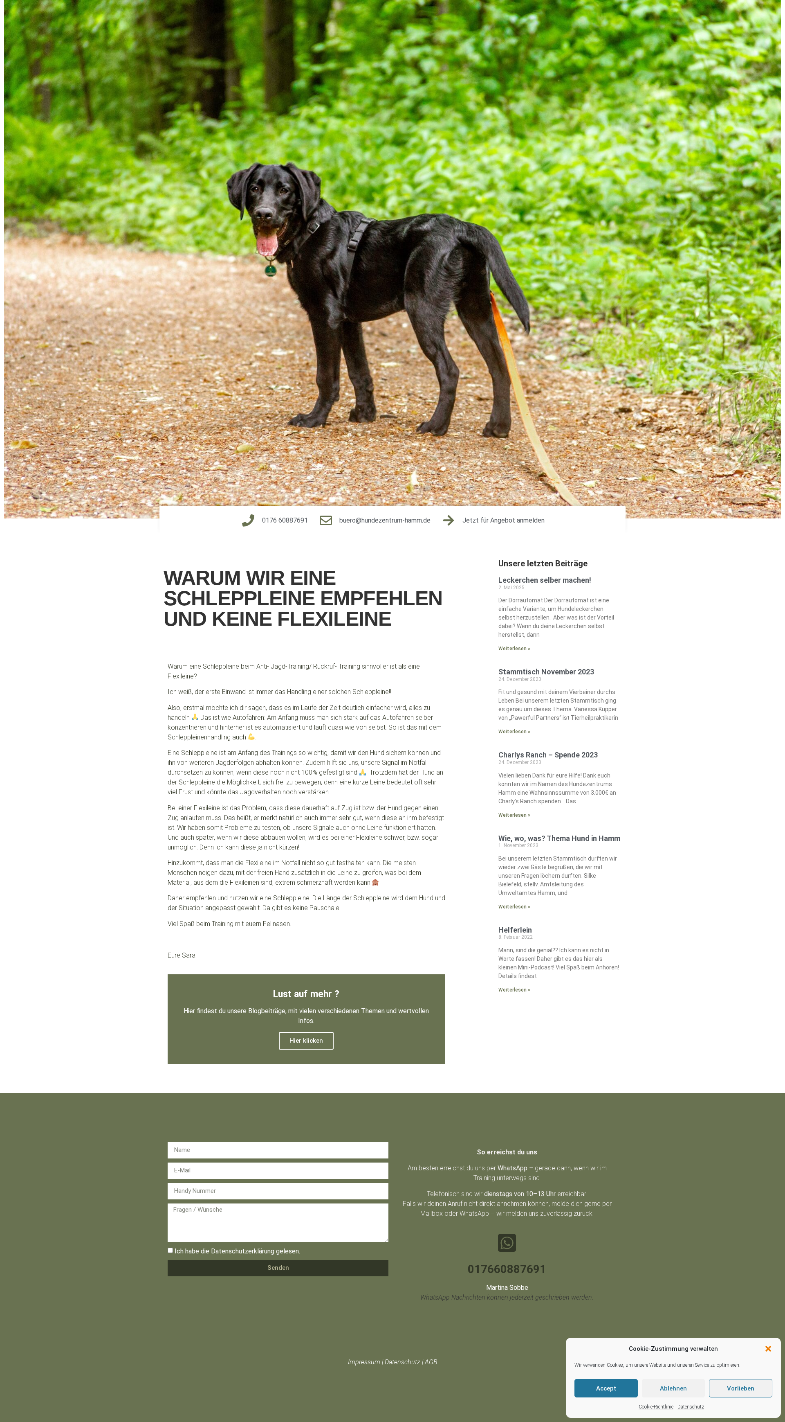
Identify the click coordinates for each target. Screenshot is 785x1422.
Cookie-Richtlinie (656, 1407)
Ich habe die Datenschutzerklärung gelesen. (237, 1251)
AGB (431, 1362)
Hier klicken (306, 1040)
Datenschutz (690, 1407)
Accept (606, 1388)
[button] (768, 1349)
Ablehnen (673, 1388)
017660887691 (507, 1269)
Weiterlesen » (514, 648)
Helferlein (515, 930)
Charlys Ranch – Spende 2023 (548, 754)
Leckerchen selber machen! (544, 580)
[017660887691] (507, 1243)
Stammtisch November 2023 (546, 671)
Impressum (364, 1362)
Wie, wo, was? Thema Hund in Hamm (559, 838)
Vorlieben (740, 1388)
